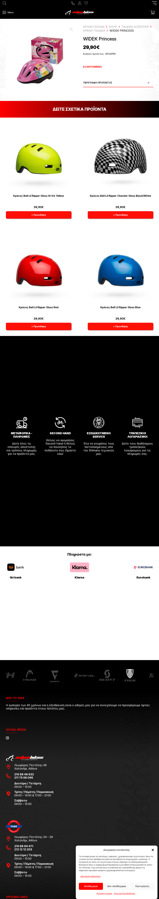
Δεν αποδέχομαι (116, 886)
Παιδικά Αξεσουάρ (135, 26)
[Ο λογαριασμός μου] (79, 3)
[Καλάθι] (152, 12)
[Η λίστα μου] (86, 3)
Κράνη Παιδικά (94, 30)
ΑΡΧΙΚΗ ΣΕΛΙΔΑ (94, 26)
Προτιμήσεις (142, 886)
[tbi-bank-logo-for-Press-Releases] (15, 567)
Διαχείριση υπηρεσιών (90, 876)
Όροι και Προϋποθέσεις (124, 893)
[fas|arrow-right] (22, 462)
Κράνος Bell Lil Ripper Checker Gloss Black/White (120, 195)
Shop (113, 26)
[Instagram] (7, 738)
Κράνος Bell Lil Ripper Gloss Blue (120, 307)
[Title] (73, 3)
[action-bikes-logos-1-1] (79, 12)
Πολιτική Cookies (104, 893)
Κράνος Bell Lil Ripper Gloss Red (38, 307)
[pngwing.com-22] (79, 567)
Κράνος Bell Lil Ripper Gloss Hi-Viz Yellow (38, 195)
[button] (152, 849)
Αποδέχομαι (91, 886)
